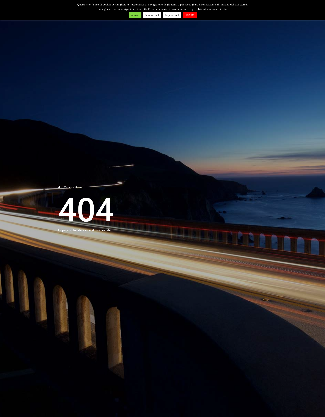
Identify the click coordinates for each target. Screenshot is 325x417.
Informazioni (152, 15)
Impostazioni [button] (172, 15)
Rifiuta (190, 15)
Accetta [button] (135, 15)
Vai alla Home (73, 187)
